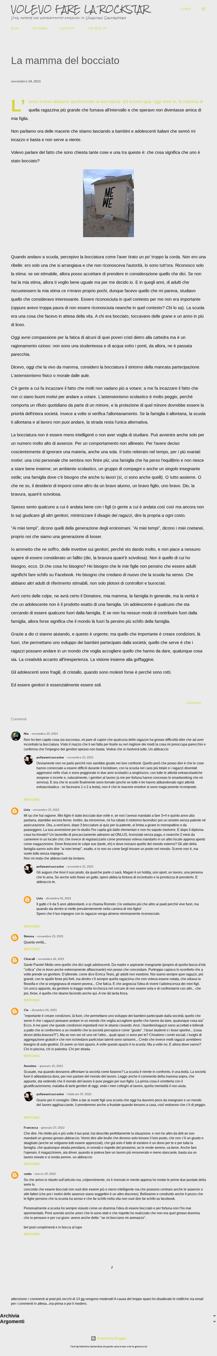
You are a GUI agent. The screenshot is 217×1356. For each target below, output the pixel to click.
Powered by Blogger (111, 1338)
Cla (26, 1010)
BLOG (15, 28)
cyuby (28, 1173)
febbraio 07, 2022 (79, 1094)
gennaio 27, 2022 (52, 1127)
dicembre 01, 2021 (58, 898)
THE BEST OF (97, 28)
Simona (29, 936)
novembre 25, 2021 (45, 733)
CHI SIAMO (39, 28)
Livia (27, 809)
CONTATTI (67, 28)
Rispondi (32, 799)
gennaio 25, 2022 (51, 1066)
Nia (26, 733)
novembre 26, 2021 (51, 959)
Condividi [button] (193, 703)
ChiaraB (29, 959)
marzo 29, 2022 (45, 1173)
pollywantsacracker (50, 757)
